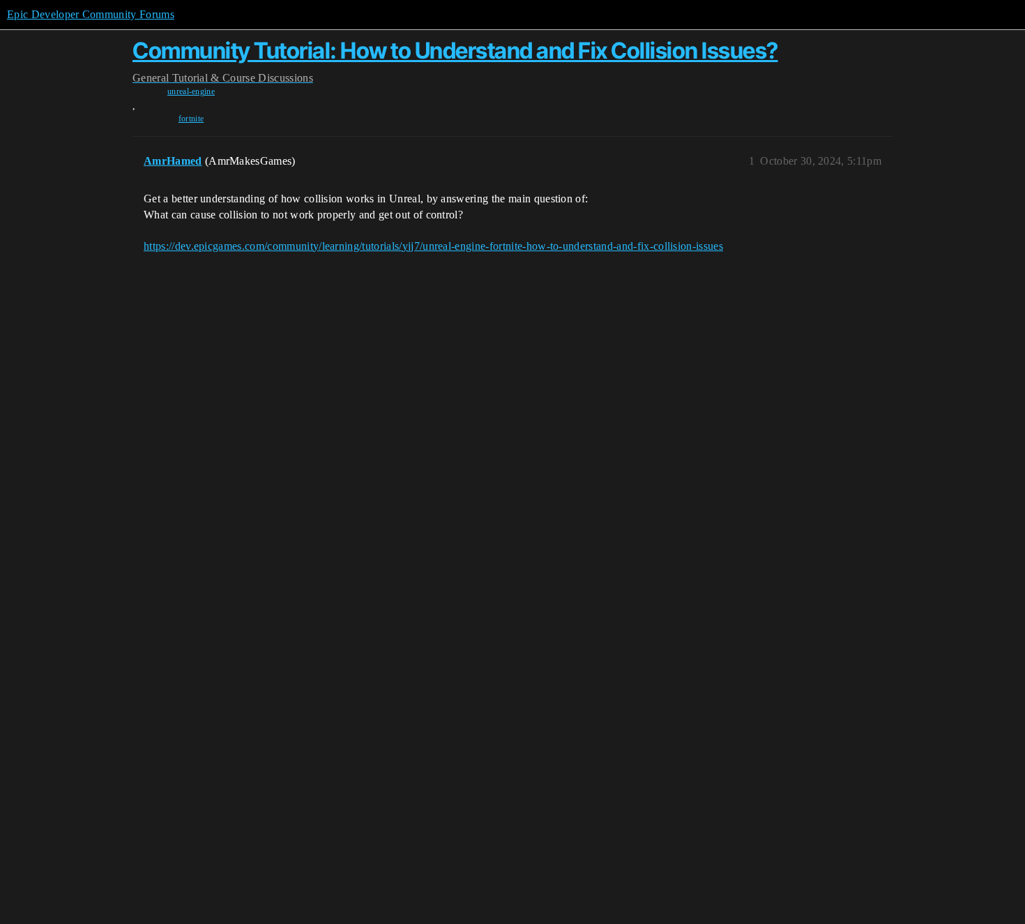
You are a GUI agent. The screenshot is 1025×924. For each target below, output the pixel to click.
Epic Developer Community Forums (90, 14)
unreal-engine (191, 91)
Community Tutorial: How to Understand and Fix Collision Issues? (455, 50)
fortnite (191, 119)
